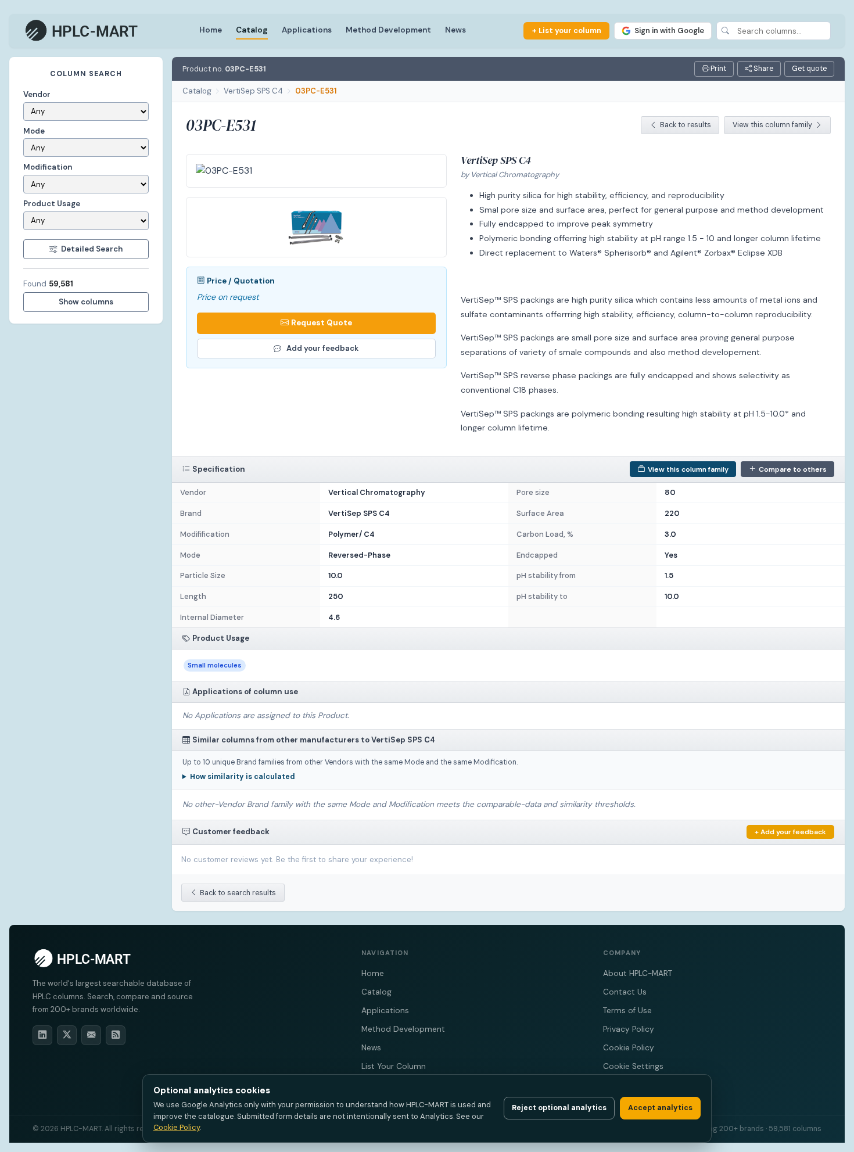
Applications (307, 30)
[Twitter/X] (67, 1035)
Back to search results (238, 893)
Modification (47, 167)
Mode (34, 131)
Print (717, 68)
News (455, 30)
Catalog (252, 30)
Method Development (388, 30)
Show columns (86, 302)
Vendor (37, 94)
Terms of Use (627, 1010)
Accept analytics (660, 1107)
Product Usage (51, 204)
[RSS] (115, 1035)
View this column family (772, 125)
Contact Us (625, 992)
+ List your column (566, 30)
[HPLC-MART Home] (82, 31)
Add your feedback (322, 348)
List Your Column (393, 1066)
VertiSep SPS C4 (253, 91)
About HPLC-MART (637, 973)
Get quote (809, 68)
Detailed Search (92, 249)
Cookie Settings (633, 1066)
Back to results (685, 125)
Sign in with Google (669, 30)
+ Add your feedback (790, 832)
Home (210, 30)
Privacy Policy (628, 1029)
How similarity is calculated (242, 776)
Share (762, 68)
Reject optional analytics (559, 1107)
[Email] (91, 1035)
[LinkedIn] (42, 1035)
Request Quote (321, 323)
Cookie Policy (628, 1048)
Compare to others (793, 469)
